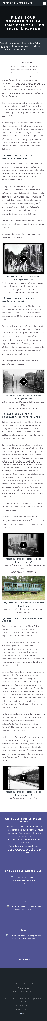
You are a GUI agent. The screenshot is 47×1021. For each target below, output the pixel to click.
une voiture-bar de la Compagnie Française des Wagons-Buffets (23, 757)
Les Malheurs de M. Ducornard (18, 309)
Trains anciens (23, 959)
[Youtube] (31, 976)
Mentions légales (23, 991)
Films (23, 901)
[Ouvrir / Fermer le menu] (44, 3)
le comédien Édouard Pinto (23, 635)
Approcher (14, 43)
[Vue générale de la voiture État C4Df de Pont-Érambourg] (23, 588)
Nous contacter (23, 983)
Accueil (3, 43)
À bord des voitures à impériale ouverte (24, 66)
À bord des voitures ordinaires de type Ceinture (26, 73)
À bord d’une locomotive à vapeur (22, 76)
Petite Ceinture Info (18, 3)
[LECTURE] (23, 258)
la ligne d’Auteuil (18, 89)
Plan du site (23, 1005)
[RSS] (15, 976)
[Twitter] (26, 976)
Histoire (23, 930)
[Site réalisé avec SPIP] (23, 1014)
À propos (23, 987)
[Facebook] (21, 976)
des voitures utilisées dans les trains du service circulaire (22, 461)
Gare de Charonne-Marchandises (25, 846)
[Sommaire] (3, 155)
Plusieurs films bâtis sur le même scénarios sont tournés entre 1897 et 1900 (22, 176)
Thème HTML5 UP (23, 1010)
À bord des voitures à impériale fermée (24, 69)
